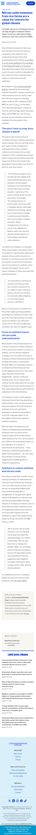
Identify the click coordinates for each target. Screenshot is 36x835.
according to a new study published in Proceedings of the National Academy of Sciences (17, 63)
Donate (30, 3)
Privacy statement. (19, 808)
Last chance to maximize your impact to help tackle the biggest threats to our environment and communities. (18, 830)
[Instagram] (17, 801)
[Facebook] (21, 801)
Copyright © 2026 (7, 807)
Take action (18, 789)
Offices (18, 760)
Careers (18, 757)
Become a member (18, 786)
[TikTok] (25, 801)
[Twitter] (9, 801)
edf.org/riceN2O (20, 581)
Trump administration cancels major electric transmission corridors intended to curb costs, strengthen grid (17, 708)
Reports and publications (18, 773)
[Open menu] (3, 3)
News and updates (18, 770)
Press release (6, 9)
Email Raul (11, 645)
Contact (18, 792)
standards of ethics (26, 823)
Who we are (18, 754)
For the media (18, 776)
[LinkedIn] (13, 801)
